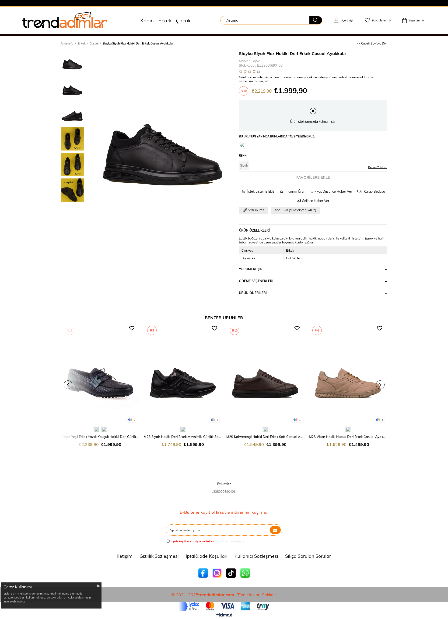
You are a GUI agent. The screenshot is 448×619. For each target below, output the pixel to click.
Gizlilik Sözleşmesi (159, 556)
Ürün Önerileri (253, 293)
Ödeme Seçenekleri (256, 281)
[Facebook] (203, 573)
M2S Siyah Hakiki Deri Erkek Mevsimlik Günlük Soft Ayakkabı (183, 436)
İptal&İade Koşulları (207, 556)
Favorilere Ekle (131, 328)
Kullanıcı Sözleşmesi (256, 556)
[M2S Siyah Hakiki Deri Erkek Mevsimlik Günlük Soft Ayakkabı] (183, 373)
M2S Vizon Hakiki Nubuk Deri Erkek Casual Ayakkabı (348, 436)
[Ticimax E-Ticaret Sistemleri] (224, 615)
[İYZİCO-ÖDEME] (224, 606)
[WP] (245, 573)
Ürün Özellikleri (254, 230)
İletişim (125, 556)
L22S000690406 (224, 491)
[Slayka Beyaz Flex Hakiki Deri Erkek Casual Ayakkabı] (242, 145)
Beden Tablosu (377, 167)
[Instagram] (217, 573)
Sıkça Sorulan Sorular (308, 556)
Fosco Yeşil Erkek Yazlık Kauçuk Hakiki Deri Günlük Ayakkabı (100, 436)
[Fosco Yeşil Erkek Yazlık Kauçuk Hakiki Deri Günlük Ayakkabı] (100, 373)
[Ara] (315, 20)
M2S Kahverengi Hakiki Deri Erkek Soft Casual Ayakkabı (265, 436)
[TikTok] (231, 573)
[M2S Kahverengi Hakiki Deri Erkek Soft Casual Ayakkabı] (265, 373)
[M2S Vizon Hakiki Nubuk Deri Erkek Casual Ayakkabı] (348, 373)
